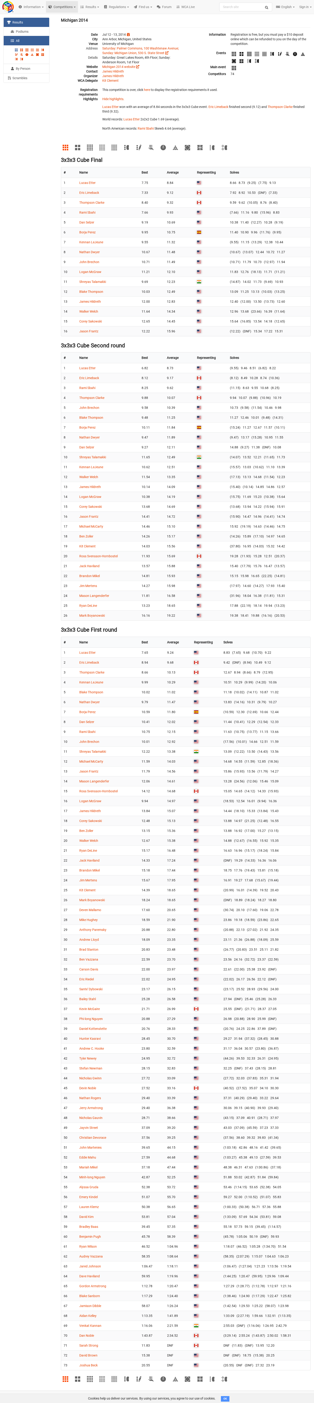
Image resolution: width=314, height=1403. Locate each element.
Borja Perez (87, 232)
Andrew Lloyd (89, 939)
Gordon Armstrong (92, 1286)
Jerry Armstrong (91, 1108)
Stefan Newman (90, 1068)
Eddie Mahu (87, 1157)
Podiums (22, 31)
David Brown (88, 1355)
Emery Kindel (88, 1197)
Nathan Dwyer (89, 252)
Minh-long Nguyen (92, 1177)
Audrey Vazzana (91, 1256)
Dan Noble (86, 1335)
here (147, 90)
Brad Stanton (88, 949)
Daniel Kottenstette (93, 1029)
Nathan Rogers (90, 1098)
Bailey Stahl (87, 999)
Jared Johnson (90, 1266)
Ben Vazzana (88, 959)
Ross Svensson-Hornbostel (98, 556)
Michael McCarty (91, 526)
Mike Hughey (88, 920)
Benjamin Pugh (90, 1236)
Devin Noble (87, 1088)
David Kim (86, 1217)
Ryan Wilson (88, 1246)
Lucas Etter (110, 107)
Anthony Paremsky (92, 930)
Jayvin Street (88, 1128)
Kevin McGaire (89, 1009)
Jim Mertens (88, 586)
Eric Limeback (218, 107)
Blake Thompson (91, 291)
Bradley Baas (88, 1227)
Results (17, 22)
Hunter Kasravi (90, 1038)
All (17, 41)
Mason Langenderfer (94, 596)
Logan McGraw (90, 272)
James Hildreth (113, 71)
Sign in (304, 7)
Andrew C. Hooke (91, 1048)
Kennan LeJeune (91, 242)
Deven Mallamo (90, 910)
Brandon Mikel (89, 576)
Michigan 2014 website (118, 67)
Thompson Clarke (280, 107)
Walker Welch (88, 311)
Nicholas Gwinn (90, 1078)
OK (225, 1398)
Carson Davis (88, 969)
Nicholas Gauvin (91, 1118)
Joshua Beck (88, 1365)
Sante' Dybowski (91, 989)
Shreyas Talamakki (92, 282)
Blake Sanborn (89, 1296)
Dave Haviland (89, 1276)
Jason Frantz (88, 331)
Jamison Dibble (90, 1306)
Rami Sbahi (146, 128)
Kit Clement (110, 80)
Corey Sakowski (90, 321)
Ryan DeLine (88, 605)
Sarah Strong (88, 1345)
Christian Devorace (92, 1137)
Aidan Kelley (88, 1316)
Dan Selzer (86, 222)
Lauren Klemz (89, 1207)
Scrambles (19, 78)
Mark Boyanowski (92, 615)
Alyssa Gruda (88, 1187)
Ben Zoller (86, 536)
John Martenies (90, 1147)
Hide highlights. (113, 99)
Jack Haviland (89, 566)
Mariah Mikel (88, 1167)
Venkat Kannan (90, 1325)
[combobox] (245, 7)
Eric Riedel (86, 979)
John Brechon (89, 262)
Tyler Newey (88, 1058)
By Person (22, 68)
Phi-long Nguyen (91, 1019)
